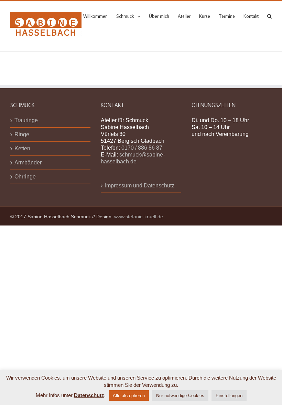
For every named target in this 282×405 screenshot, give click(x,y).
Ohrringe (25, 177)
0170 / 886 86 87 (141, 148)
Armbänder (28, 162)
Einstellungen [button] (229, 395)
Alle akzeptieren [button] (129, 395)
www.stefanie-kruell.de (138, 216)
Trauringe (26, 120)
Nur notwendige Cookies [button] (180, 395)
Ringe (21, 134)
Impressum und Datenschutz (139, 185)
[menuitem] (99, 15)
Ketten (22, 148)
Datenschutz (89, 395)
